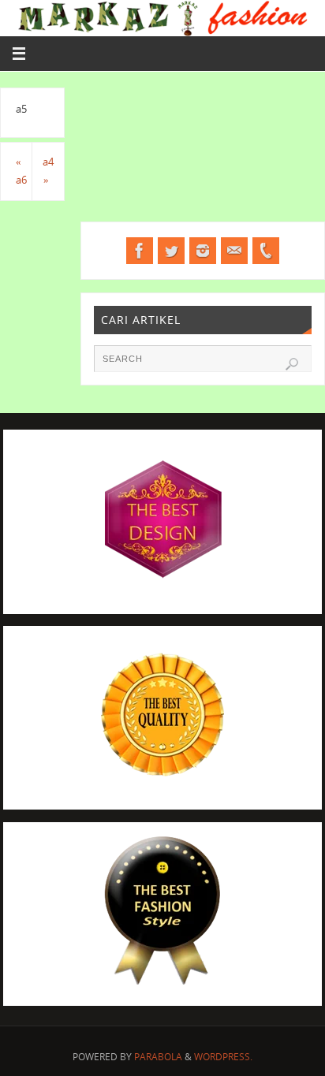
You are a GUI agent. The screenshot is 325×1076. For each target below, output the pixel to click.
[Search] (292, 364)
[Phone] (265, 250)
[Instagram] (202, 250)
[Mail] (234, 250)
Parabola (158, 1056)
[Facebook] (139, 250)
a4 (48, 171)
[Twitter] (171, 250)
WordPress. (223, 1056)
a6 (21, 171)
